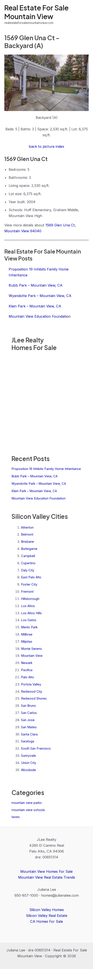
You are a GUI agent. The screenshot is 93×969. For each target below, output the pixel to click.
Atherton (27, 527)
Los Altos (28, 606)
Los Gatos (28, 620)
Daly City (27, 570)
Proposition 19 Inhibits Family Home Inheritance (46, 469)
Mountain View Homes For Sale (46, 871)
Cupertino (28, 563)
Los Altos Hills (31, 613)
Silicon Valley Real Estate (46, 915)
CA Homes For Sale (46, 921)
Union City (28, 763)
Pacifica (26, 670)
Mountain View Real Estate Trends (46, 877)
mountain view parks (26, 803)
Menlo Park (29, 627)
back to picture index (46, 146)
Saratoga (27, 741)
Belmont (27, 534)
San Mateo (29, 727)
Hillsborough (30, 599)
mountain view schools (28, 810)
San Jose (28, 720)
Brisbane (27, 542)
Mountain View (32, 656)
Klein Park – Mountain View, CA (34, 491)
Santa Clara (29, 734)
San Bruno (28, 706)
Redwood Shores (34, 698)
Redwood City (31, 692)
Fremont (27, 592)
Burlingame (29, 549)
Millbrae (26, 634)
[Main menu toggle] (84, 14)
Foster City (29, 584)
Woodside (28, 770)
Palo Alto (27, 677)
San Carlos (29, 713)
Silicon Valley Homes (46, 910)
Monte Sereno (31, 649)
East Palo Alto (31, 577)
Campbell (28, 556)
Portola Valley (31, 684)
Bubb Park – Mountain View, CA (34, 476)
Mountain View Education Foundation (38, 498)
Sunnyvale (28, 756)
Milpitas (26, 642)
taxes (15, 817)
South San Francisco (36, 748)
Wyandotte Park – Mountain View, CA (38, 484)
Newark (26, 663)
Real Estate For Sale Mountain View (36, 11)
